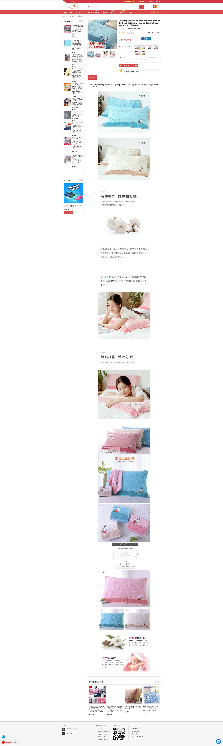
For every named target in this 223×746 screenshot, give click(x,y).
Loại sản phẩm (92, 7)
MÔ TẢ (92, 77)
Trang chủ (68, 12)
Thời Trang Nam (109, 12)
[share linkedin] (149, 38)
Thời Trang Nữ (94, 12)
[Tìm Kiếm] (141, 7)
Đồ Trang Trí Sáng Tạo (137, 736)
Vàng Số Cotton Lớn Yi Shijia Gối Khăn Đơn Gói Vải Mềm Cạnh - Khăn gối (133, 707)
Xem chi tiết (68, 212)
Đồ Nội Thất (135, 734)
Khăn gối (79, 16)
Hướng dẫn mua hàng (103, 731)
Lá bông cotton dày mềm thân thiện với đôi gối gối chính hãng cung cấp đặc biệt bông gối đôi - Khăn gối (151, 708)
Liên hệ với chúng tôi (103, 739)
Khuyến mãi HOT (156, 12)
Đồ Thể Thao (135, 739)
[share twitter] (146, 38)
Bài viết (122, 12)
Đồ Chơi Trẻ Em (136, 731)
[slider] (122, 32)
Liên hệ (131, 12)
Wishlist (152, 1)
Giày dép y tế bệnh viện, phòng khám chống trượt (72, 205)
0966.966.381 (69, 733)
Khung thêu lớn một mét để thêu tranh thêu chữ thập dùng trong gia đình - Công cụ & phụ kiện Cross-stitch (77, 115)
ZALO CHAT (116, 726)
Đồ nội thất (72, 16)
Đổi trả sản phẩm (102, 737)
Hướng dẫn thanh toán (103, 734)
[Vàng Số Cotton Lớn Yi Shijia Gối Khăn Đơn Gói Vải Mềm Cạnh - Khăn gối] (133, 695)
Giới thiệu (100, 729)
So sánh (159, 1)
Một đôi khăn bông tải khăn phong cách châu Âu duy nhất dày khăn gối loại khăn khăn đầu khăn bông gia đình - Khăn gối (115, 708)
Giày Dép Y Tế (80, 12)
